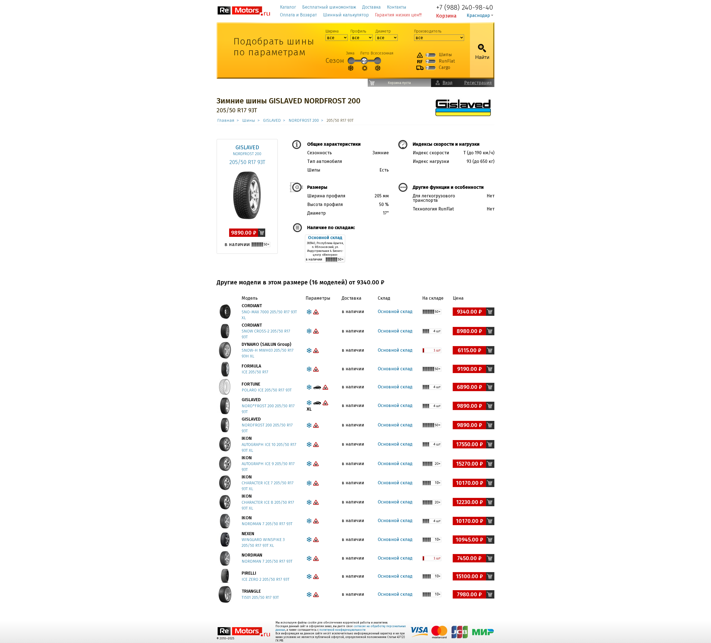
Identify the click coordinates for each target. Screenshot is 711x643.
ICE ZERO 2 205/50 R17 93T (265, 579)
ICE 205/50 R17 (255, 371)
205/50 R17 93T (247, 162)
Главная (225, 120)
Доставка (371, 7)
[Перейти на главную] (244, 10)
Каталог (288, 7)
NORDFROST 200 (304, 120)
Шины (248, 120)
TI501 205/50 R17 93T (260, 597)
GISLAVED (272, 120)
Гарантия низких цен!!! (398, 15)
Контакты (396, 7)
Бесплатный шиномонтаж (329, 7)
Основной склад (325, 237)
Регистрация (478, 82)
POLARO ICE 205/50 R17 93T (267, 390)
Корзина (446, 16)
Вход (447, 82)
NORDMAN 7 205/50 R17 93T (267, 523)
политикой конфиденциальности (342, 630)
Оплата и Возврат (298, 15)
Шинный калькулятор (346, 15)
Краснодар (478, 15)
